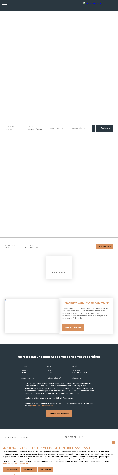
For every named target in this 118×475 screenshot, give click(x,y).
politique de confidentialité (41, 406)
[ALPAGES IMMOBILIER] (99, 5)
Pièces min (76, 378)
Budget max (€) (57, 128)
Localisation (31, 126)
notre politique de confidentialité (16, 464)
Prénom (24, 366)
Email (74, 366)
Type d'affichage (10, 245)
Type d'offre (24, 370)
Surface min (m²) (79, 128)
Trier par (31, 245)
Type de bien (10, 126)
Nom (49, 366)
